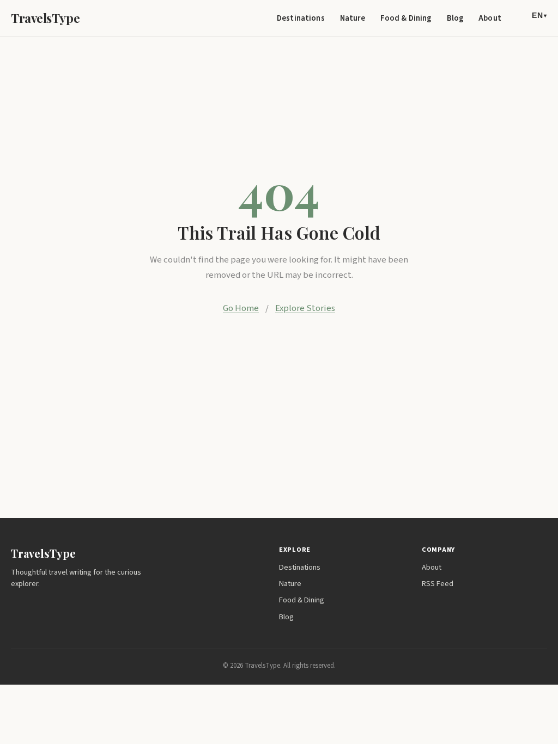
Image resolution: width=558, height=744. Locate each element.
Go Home (241, 308)
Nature (352, 18)
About (489, 18)
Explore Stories (305, 308)
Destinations (301, 18)
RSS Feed (437, 583)
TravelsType (45, 18)
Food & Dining (406, 18)
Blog (455, 18)
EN (539, 15)
